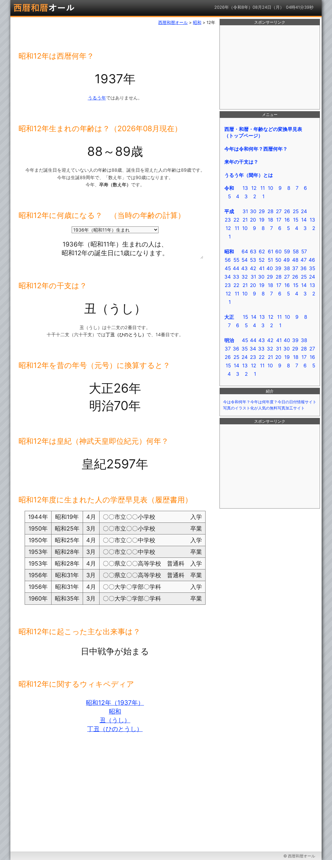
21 (245, 220)
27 (279, 211)
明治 (229, 340)
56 (228, 260)
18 (270, 220)
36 (303, 268)
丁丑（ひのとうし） (115, 729)
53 (253, 260)
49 (286, 260)
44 (236, 268)
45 (228, 268)
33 (236, 277)
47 (304, 260)
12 (253, 188)
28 (270, 211)
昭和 (115, 711)
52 (262, 260)
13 (245, 188)
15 (295, 220)
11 (262, 188)
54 (245, 260)
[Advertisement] (270, 67)
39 (278, 268)
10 (270, 188)
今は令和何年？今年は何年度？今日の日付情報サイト (269, 402)
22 (236, 220)
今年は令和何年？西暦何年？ (256, 149)
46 (312, 260)
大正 (229, 317)
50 (278, 260)
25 (296, 211)
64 (245, 251)
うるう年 (97, 97)
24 (304, 211)
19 (262, 220)
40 (270, 268)
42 (253, 268)
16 (287, 220)
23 (228, 220)
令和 (229, 188)
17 (278, 220)
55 (236, 260)
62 (262, 251)
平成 (229, 211)
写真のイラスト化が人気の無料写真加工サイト (264, 408)
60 (278, 251)
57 (304, 251)
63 (253, 251)
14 (304, 220)
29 (262, 211)
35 (312, 268)
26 (287, 211)
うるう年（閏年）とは (248, 175)
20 (253, 220)
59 (287, 251)
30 (253, 211)
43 (244, 268)
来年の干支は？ (241, 162)
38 (287, 268)
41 (262, 268)
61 (270, 251)
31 (245, 211)
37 (295, 268)
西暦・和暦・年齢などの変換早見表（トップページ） (263, 132)
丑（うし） (115, 720)
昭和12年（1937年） (115, 702)
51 (270, 260)
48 (295, 260)
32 (245, 277)
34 (227, 277)
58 (296, 251)
